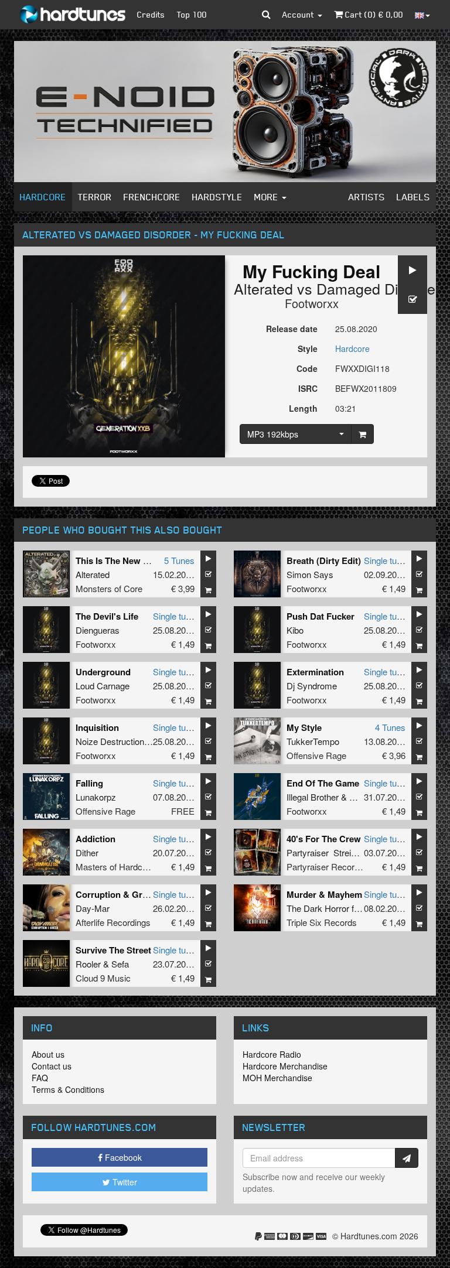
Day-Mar (93, 908)
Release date (292, 328)
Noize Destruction (110, 741)
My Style (304, 727)
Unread (363, 797)
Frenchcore (152, 197)
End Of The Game (323, 783)
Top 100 (192, 14)
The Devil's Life (107, 616)
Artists (367, 197)
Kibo (295, 630)
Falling (89, 783)
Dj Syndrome (312, 685)
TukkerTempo (313, 741)
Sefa (120, 964)
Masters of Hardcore (115, 866)
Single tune (385, 560)
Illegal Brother (313, 797)
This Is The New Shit (117, 560)
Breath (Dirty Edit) (324, 560)
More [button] (267, 197)
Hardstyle (217, 197)
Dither (87, 852)
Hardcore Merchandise (285, 1066)
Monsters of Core (109, 588)
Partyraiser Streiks (323, 852)
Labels (413, 197)
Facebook (122, 1157)
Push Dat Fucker (320, 616)
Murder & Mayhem (324, 894)
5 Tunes (179, 560)
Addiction (95, 838)
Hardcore (43, 197)
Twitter (123, 1182)
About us (48, 1054)
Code (307, 368)
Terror (95, 197)
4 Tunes (390, 727)
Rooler (88, 964)
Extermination (315, 671)
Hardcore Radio (272, 1054)
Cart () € (373, 14)
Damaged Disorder (378, 288)
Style (308, 348)
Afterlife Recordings (113, 922)
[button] (266, 14)
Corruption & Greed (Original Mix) (145, 894)
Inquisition (97, 727)
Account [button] (299, 14)
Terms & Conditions (68, 1089)
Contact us (51, 1066)
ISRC (308, 388)
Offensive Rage (316, 755)
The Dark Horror (318, 908)
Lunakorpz (96, 797)
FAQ (40, 1078)
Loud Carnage (102, 685)
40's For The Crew (324, 838)
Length (303, 408)
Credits (151, 14)
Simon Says (310, 574)
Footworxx (312, 303)
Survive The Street (113, 950)
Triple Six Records (322, 922)
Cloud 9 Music (103, 978)
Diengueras (98, 630)
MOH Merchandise (277, 1078)
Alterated (263, 288)
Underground (103, 671)
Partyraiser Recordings (331, 866)
